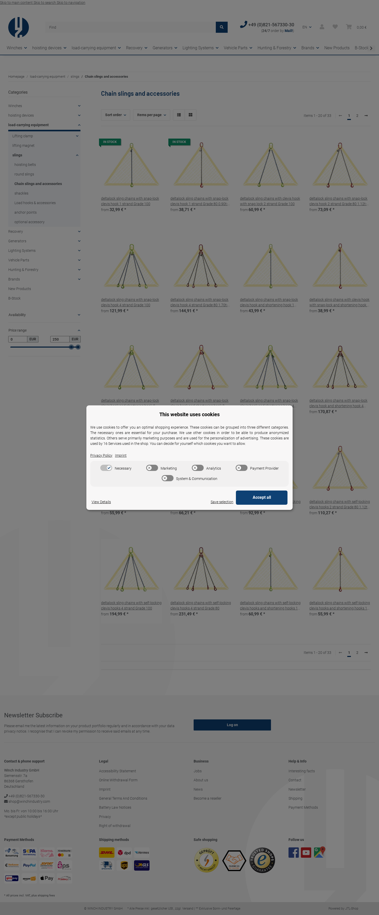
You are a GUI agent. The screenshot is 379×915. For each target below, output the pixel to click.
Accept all (262, 497)
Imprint (121, 455)
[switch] (106, 468)
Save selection (222, 502)
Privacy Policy (101, 455)
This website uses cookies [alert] (189, 414)
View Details (101, 502)
